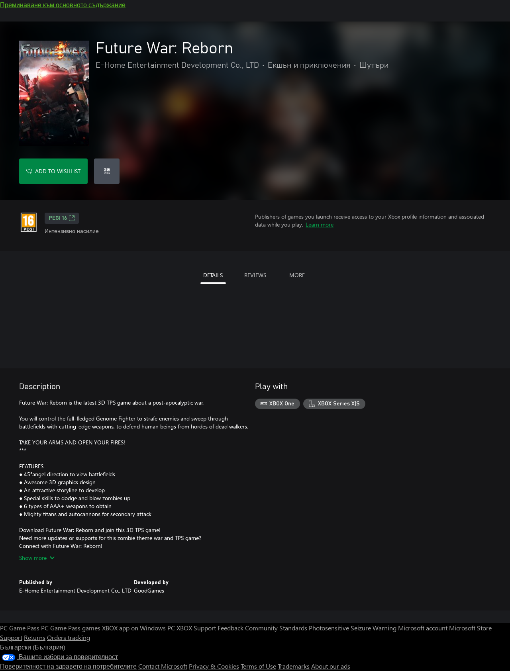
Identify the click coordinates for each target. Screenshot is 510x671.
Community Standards (276, 628)
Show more (33, 557)
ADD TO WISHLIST (57, 171)
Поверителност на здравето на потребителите (68, 666)
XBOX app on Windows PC (138, 628)
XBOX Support (196, 628)
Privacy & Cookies (214, 666)
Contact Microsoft (162, 666)
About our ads (330, 666)
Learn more (319, 224)
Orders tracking (68, 637)
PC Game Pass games (70, 628)
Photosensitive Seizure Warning (352, 628)
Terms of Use (258, 666)
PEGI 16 (58, 218)
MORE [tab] (297, 275)
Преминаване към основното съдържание (63, 4)
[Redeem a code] (107, 171)
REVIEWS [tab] (255, 275)
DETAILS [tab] (213, 275)
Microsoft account (422, 628)
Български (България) (32, 647)
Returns (34, 637)
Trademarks (294, 666)
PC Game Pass (19, 628)
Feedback (230, 628)
